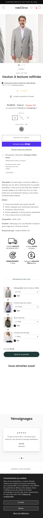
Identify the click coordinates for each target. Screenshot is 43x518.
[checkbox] (15, 296)
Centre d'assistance (21, 469)
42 (21, 117)
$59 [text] (18, 341)
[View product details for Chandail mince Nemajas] (8, 337)
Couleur (21, 124)
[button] (21, 108)
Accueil (21, 69)
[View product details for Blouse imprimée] (8, 322)
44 (15, 117)
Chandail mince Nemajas (21, 333)
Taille (22, 113)
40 (28, 117)
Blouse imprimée (19, 318)
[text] (21, 279)
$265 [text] (18, 311)
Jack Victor (21, 73)
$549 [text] (18, 296)
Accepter (21, 502)
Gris (21, 129)
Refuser (21, 508)
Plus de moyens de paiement (21, 149)
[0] (35, 7)
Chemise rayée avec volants (22, 303)
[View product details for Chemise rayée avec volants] (8, 307)
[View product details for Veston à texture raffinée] (8, 292)
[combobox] (26, 292)
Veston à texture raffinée (26, 288)
